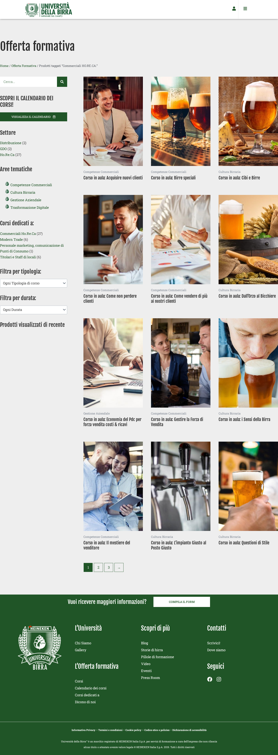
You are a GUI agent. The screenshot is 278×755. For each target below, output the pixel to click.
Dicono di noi (85, 702)
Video (145, 663)
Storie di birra (152, 650)
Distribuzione (10, 142)
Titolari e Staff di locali (18, 257)
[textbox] (31, 283)
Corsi (79, 681)
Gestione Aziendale (25, 200)
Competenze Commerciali (31, 184)
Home (4, 66)
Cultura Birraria (22, 192)
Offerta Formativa (23, 66)
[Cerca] (62, 82)
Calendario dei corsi (90, 688)
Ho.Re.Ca (7, 154)
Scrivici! (213, 643)
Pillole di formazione (157, 656)
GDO (3, 148)
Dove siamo (216, 650)
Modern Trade (11, 239)
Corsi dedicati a (87, 695)
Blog (144, 643)
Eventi (146, 670)
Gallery (80, 650)
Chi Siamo (83, 643)
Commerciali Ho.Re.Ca (18, 233)
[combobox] (33, 283)
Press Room (150, 677)
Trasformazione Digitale (29, 207)
